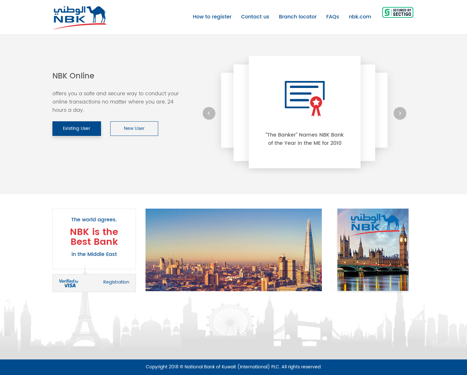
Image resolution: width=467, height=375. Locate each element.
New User (134, 128)
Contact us (255, 17)
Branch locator (298, 17)
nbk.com (360, 17)
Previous (141, 250)
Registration (116, 282)
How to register (212, 17)
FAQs (332, 17)
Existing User (77, 128)
